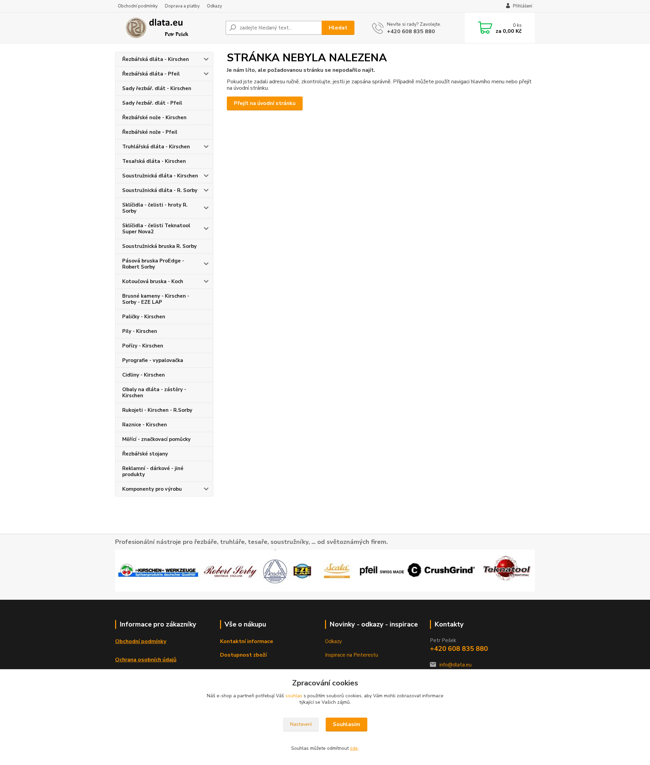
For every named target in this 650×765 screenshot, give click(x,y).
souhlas (293, 696)
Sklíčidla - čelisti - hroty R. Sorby (155, 207)
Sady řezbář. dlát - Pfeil (152, 103)
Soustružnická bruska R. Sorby (159, 246)
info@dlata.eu (455, 664)
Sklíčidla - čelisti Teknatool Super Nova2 (156, 228)
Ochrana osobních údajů (145, 659)
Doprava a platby (182, 6)
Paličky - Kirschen (143, 316)
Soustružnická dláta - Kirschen (160, 175)
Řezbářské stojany (145, 453)
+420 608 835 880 (411, 31)
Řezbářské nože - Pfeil (149, 132)
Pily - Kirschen (139, 331)
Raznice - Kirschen (144, 424)
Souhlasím (346, 724)
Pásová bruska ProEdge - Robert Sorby (153, 263)
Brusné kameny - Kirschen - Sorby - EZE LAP (155, 299)
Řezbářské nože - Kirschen (154, 117)
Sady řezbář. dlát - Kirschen (156, 88)
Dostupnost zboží (243, 655)
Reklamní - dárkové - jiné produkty (152, 471)
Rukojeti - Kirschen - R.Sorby (157, 410)
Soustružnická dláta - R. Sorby (159, 190)
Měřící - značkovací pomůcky (156, 439)
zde (354, 748)
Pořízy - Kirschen (142, 345)
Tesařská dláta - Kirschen (154, 161)
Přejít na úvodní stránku (265, 103)
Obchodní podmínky (138, 6)
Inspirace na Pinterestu (351, 655)
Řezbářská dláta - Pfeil (151, 73)
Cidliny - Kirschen (143, 374)
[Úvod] (167, 28)
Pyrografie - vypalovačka (152, 360)
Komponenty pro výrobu (152, 489)
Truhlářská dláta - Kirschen (156, 146)
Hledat (338, 27)
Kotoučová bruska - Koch (152, 281)
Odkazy (214, 6)
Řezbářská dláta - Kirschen (155, 59)
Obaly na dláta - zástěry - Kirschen (154, 392)
